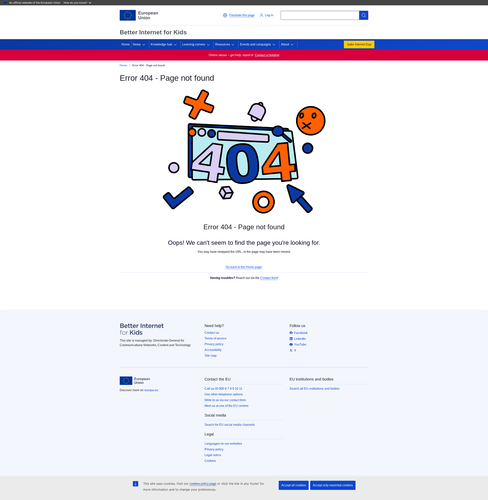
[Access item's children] (145, 44)
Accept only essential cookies (333, 485)
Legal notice (213, 455)
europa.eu (151, 390)
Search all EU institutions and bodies (315, 388)
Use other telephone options (224, 394)
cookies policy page (202, 483)
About (285, 44)
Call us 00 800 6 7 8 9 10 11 (223, 388)
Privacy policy (214, 344)
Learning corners (193, 44)
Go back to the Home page (244, 267)
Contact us (212, 332)
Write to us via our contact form (225, 400)
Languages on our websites (223, 443)
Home (125, 44)
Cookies (210, 460)
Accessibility (213, 349)
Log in (269, 15)
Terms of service (215, 338)
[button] (239, 15)
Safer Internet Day (359, 44)
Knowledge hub (161, 44)
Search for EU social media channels (230, 424)
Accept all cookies (293, 485)
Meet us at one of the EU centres (226, 405)
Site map (211, 355)
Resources (222, 44)
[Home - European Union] (139, 15)
